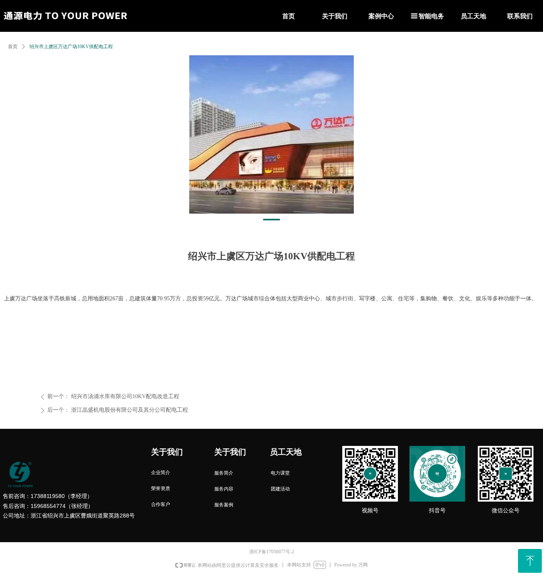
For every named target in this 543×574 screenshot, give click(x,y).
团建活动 (280, 489)
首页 (12, 46)
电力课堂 (280, 473)
